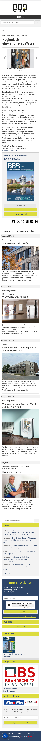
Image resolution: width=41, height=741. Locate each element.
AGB (13, 733)
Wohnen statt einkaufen (15, 243)
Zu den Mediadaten (10, 689)
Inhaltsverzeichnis (20, 214)
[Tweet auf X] (18, 222)
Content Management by (10, 737)
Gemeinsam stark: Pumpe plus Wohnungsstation (19, 349)
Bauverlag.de (6, 739)
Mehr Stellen (20, 627)
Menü (21, 17)
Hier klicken (22, 605)
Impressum (32, 733)
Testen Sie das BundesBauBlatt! (15, 654)
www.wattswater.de (9, 150)
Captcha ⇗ (29, 608)
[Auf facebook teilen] (13, 222)
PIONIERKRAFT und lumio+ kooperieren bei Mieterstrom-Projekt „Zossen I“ (17, 567)
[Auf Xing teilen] (22, 222)
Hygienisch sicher (12, 471)
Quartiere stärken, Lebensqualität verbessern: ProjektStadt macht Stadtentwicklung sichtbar (18, 532)
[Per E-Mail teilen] (32, 221)
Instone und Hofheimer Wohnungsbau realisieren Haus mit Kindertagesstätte (17, 559)
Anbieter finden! (21, 723)
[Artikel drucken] (36, 221)
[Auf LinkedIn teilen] (27, 222)
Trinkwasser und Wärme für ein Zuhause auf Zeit (19, 405)
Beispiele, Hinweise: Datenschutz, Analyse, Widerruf (19, 617)
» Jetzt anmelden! (20, 612)
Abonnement (21, 210)
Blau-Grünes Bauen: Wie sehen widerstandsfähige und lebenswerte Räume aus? (20, 540)
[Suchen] (37, 22)
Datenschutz (21, 733)
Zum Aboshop (8, 656)
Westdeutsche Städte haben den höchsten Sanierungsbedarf (20, 547)
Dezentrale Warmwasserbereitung (15, 295)
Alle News (7, 573)
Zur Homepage (9, 691)
